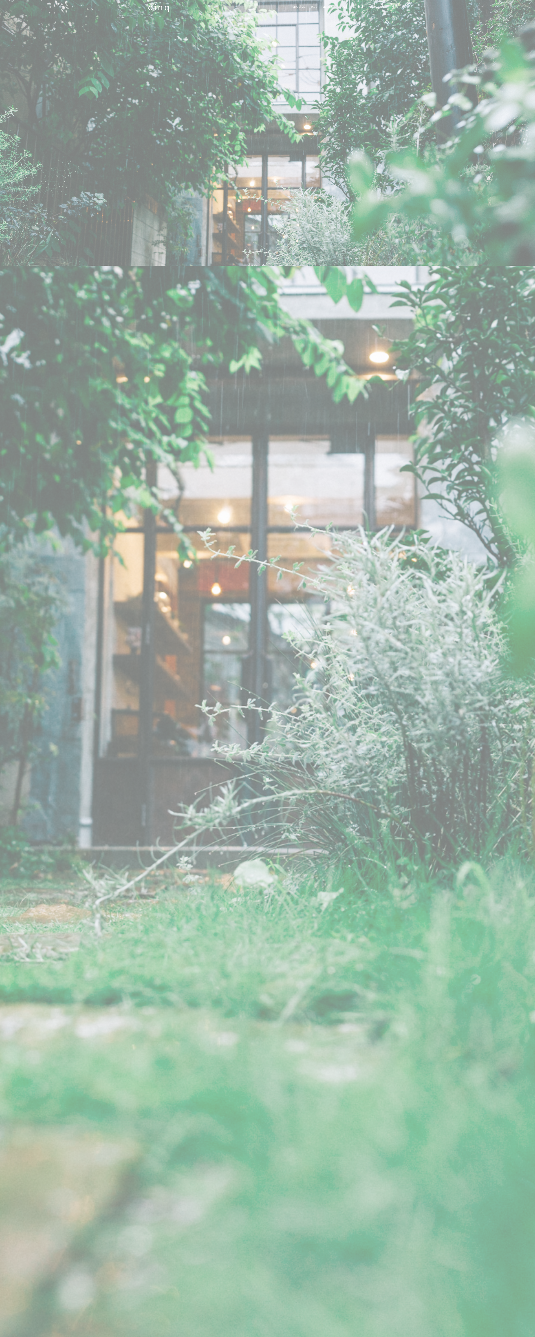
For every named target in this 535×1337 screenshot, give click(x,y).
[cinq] (158, 7)
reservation (376, 6)
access (328, 6)
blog (314, 6)
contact (358, 6)
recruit (343, 6)
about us (299, 6)
